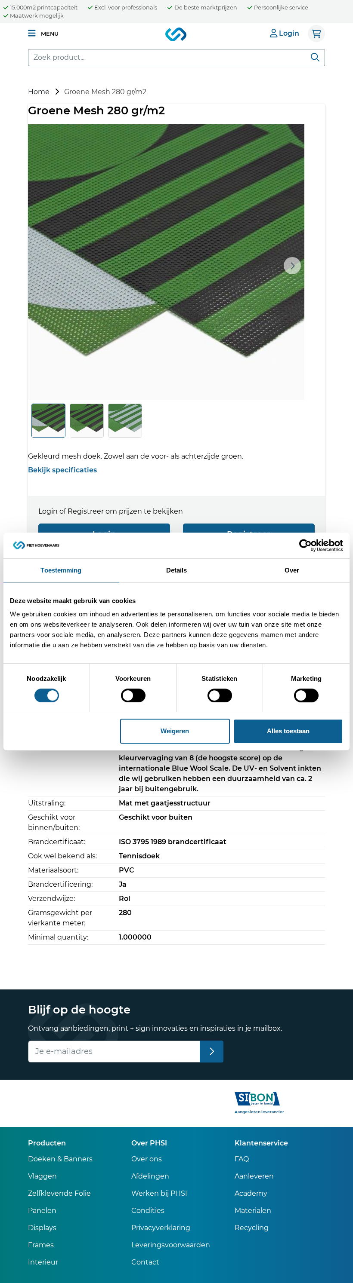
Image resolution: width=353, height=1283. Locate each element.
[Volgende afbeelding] (292, 265)
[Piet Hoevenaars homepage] (176, 35)
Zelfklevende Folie (59, 1193)
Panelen (42, 1210)
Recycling (252, 1228)
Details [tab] (176, 570)
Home (39, 92)
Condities (147, 1210)
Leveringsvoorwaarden (170, 1245)
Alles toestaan (288, 731)
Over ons (146, 1159)
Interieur (43, 1262)
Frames (41, 1245)
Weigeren (175, 731)
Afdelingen (150, 1176)
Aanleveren (254, 1176)
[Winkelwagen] (316, 33)
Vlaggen (42, 1176)
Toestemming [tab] (60, 570)
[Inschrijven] (211, 1052)
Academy (251, 1193)
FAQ (242, 1159)
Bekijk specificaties (62, 470)
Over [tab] (292, 570)
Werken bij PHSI (159, 1193)
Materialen (253, 1210)
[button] (43, 33)
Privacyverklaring (160, 1228)
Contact (145, 1262)
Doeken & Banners (60, 1159)
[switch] (133, 695)
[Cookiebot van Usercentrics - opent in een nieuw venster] (305, 545)
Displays (42, 1228)
